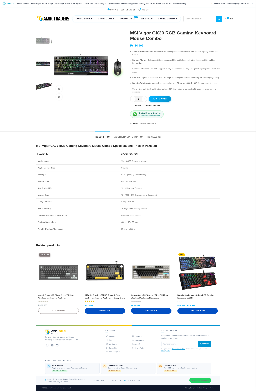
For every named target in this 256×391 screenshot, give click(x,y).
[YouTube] (57, 345)
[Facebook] (47, 345)
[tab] (102, 135)
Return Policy (140, 348)
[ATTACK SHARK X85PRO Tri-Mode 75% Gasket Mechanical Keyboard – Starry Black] (105, 272)
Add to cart (160, 99)
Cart (110, 340)
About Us (138, 344)
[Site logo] (53, 19)
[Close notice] (252, 3)
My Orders (113, 344)
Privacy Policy (114, 352)
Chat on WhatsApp (201, 380)
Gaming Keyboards (148, 123)
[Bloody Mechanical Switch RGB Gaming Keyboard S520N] (197, 272)
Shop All (112, 336)
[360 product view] (59, 88)
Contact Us (113, 348)
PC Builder (138, 336)
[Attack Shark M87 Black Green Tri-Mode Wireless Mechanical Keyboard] (58, 272)
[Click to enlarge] (59, 97)
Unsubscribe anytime (178, 349)
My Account (139, 340)
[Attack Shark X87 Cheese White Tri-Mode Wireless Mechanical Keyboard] (151, 272)
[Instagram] (52, 345)
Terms (212, 388)
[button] (105, 311)
